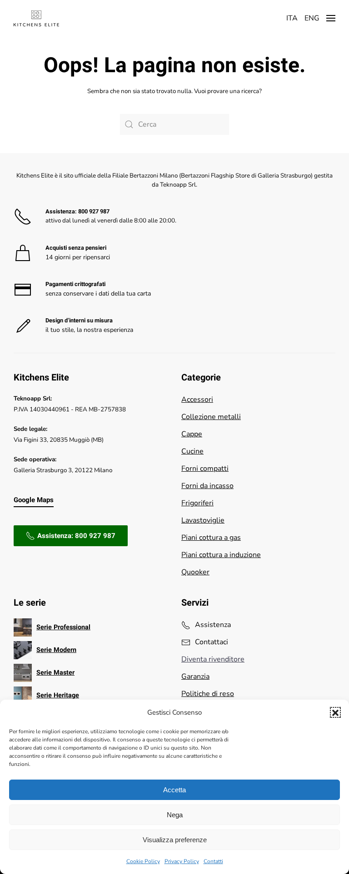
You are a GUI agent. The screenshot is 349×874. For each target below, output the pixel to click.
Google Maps (34, 500)
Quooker (195, 572)
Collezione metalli (211, 417)
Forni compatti (205, 469)
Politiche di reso (207, 694)
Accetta (174, 790)
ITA (292, 18)
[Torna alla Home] (36, 18)
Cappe (191, 434)
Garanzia (195, 676)
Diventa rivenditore (212, 659)
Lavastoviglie (202, 520)
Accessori (197, 400)
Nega (175, 815)
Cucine (192, 451)
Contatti (213, 861)
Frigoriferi (197, 503)
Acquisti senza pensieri (75, 248)
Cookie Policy (143, 861)
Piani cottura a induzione (221, 555)
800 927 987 (94, 211)
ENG (311, 18)
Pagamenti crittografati (75, 284)
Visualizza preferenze (175, 840)
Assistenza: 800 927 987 (76, 536)
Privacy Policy (182, 861)
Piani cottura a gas (211, 538)
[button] (335, 712)
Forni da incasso (207, 486)
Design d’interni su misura (79, 320)
